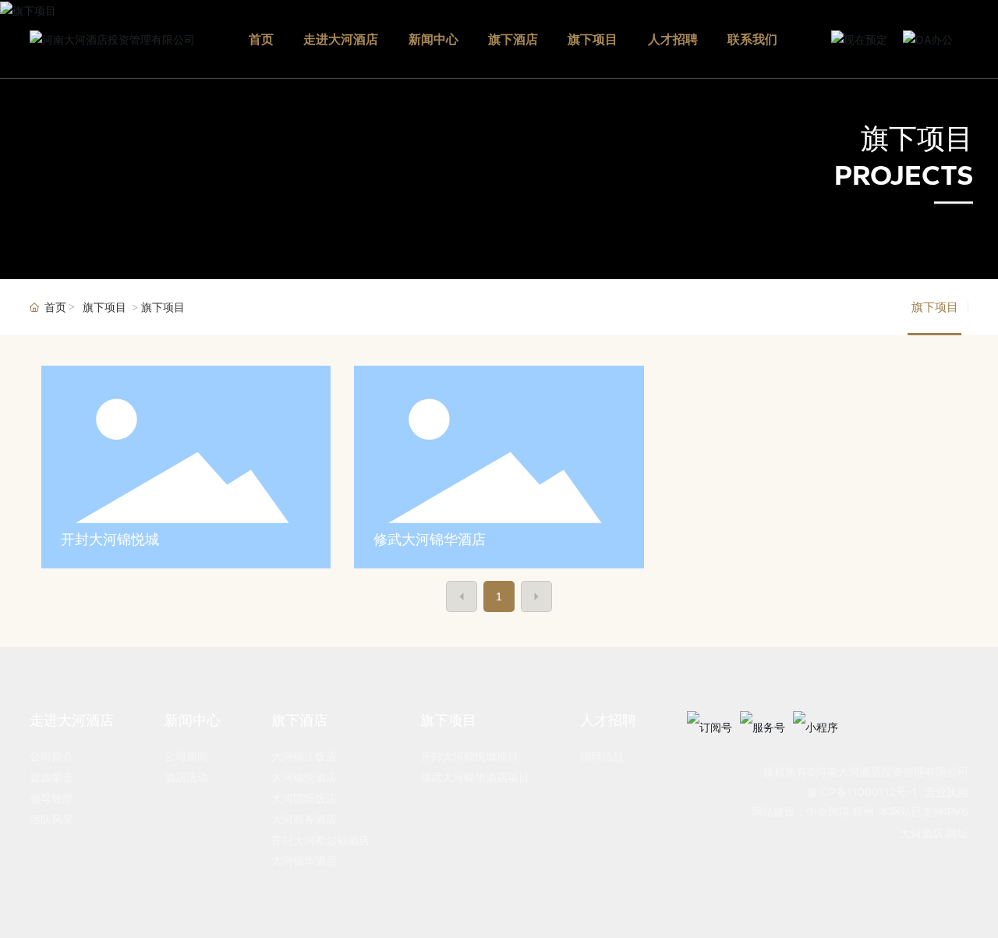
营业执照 (946, 791)
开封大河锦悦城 (110, 539)
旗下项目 (917, 139)
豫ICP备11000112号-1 (862, 791)
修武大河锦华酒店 (429, 539)
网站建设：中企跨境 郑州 (813, 812)
